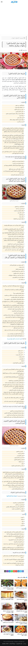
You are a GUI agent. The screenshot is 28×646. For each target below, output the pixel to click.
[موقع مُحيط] (14, 2)
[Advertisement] (14, 19)
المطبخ (17, 38)
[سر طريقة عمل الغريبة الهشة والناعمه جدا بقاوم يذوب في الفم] (21, 617)
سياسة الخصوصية (19, 643)
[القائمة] (1, 2)
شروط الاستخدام (12, 643)
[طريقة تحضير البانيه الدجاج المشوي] (21, 594)
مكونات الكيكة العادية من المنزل (7, 599)
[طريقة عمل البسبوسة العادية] (21, 583)
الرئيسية (22, 38)
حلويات (13, 38)
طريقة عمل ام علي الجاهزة (8, 622)
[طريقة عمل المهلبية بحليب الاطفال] (7, 629)
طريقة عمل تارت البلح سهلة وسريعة (14, 338)
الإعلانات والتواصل (5, 643)
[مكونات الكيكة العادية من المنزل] (7, 594)
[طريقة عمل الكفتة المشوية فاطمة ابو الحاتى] (7, 583)
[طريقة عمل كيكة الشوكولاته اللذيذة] (21, 606)
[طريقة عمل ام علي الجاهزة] (7, 617)
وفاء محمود (25, 50)
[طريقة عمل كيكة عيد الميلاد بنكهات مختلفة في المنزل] (7, 606)
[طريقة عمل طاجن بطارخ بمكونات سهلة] (21, 629)
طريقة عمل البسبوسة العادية (21, 587)
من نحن (24, 643)
